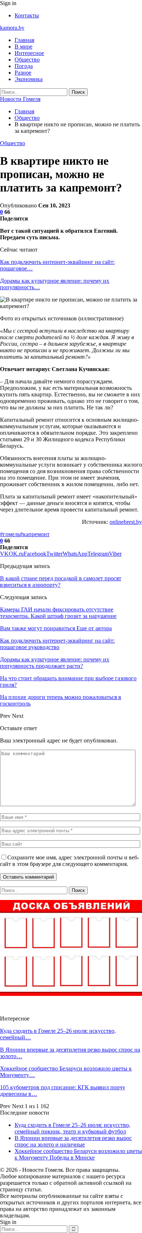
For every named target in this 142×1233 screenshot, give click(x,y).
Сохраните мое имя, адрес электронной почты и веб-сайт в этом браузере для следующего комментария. (69, 860)
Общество (27, 59)
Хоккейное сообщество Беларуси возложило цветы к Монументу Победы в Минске (78, 1154)
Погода (24, 66)
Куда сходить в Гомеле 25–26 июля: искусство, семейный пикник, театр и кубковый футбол (72, 1128)
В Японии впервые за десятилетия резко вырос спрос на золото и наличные (73, 1141)
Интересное (29, 53)
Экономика (29, 79)
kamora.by (12, 28)
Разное (23, 73)
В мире (23, 46)
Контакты (27, 15)
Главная (24, 40)
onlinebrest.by (126, 522)
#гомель (10, 534)
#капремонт (35, 534)
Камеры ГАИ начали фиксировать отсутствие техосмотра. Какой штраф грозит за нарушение (58, 612)
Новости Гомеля (20, 99)
